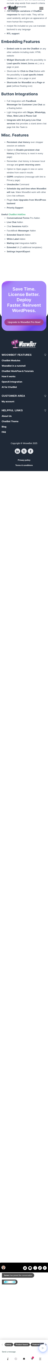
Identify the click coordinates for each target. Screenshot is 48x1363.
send (43, 1348)
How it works (8, 376)
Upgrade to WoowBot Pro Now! (24, 322)
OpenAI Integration (12, 381)
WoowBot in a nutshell (14, 366)
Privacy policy (24, 460)
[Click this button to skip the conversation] (40, 1359)
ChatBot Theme (10, 421)
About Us (7, 416)
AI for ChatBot (9, 387)
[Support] (15, 1358)
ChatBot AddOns (16, 214)
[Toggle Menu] (41, 8)
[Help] (7, 1358)
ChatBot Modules (11, 360)
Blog (4, 426)
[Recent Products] (23, 1358)
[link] (24, 322)
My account (8, 401)
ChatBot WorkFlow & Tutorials (18, 371)
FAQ (4, 432)
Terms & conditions (24, 465)
